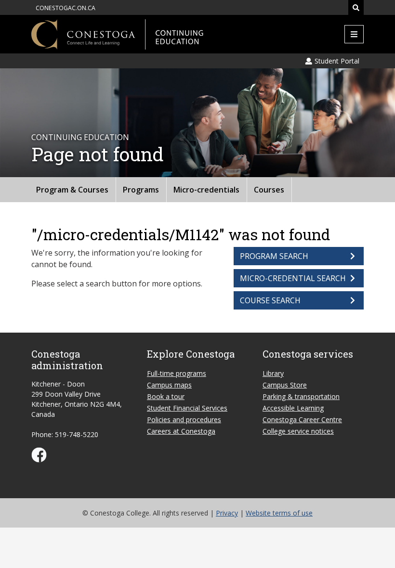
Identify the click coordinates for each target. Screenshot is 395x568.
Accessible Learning (293, 408)
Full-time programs (176, 373)
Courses (269, 189)
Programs (141, 189)
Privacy (227, 512)
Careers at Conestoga (181, 431)
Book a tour (165, 396)
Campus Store (285, 384)
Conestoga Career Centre (302, 419)
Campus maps (169, 384)
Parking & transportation (301, 396)
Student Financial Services (187, 408)
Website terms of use (279, 512)
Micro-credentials (206, 189)
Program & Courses (72, 189)
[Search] (356, 7)
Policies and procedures (184, 419)
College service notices (298, 431)
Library (273, 373)
